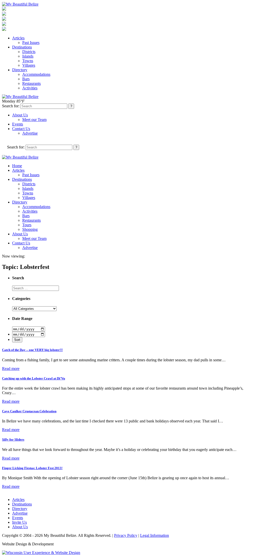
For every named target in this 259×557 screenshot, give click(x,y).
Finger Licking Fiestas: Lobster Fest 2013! (32, 468)
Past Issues (30, 42)
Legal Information (154, 535)
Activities (29, 88)
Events (17, 124)
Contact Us (21, 128)
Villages (28, 65)
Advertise (30, 133)
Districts (28, 51)
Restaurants (31, 83)
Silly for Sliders (13, 439)
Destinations (22, 47)
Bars (26, 79)
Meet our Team (34, 119)
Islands (27, 56)
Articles (18, 38)
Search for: (10, 106)
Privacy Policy (125, 535)
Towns (27, 61)
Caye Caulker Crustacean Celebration (29, 411)
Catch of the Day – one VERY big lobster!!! (32, 350)
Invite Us (19, 522)
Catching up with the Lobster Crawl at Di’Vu (33, 378)
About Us (20, 115)
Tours (26, 225)
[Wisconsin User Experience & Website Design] (41, 552)
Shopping (30, 229)
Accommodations (36, 74)
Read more (10, 368)
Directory (19, 70)
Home (17, 166)
